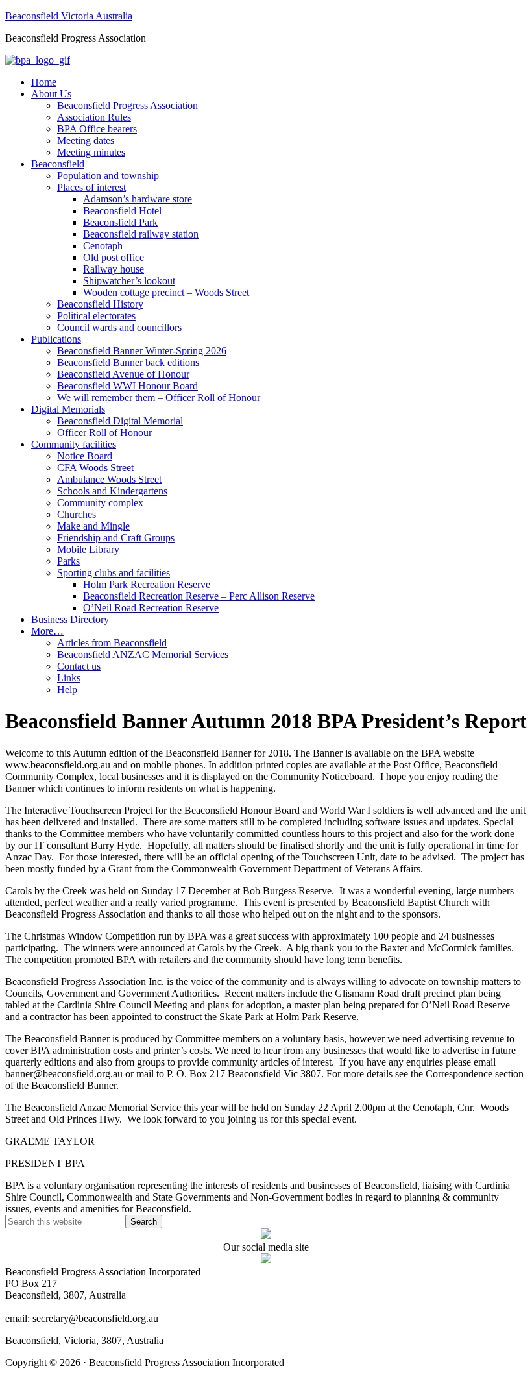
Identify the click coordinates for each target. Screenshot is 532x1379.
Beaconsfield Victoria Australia (68, 15)
